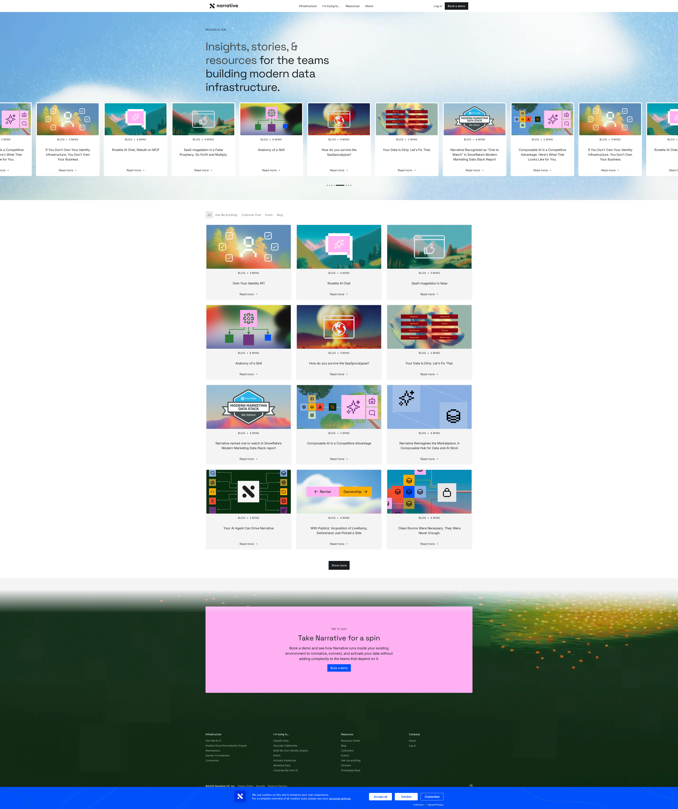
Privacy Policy (245, 785)
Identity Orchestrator (218, 755)
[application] (339, 798)
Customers (347, 750)
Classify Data (281, 740)
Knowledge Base (350, 770)
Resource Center (350, 740)
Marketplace (213, 750)
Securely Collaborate (285, 745)
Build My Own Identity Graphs (290, 750)
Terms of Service (277, 785)
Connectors (212, 760)
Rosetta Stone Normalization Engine (226, 745)
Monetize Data (281, 765)
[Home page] (224, 6)
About (412, 740)
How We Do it (213, 740)
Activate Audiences (284, 760)
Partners (346, 765)
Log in (412, 745)
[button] (327, 185)
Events (345, 755)
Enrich (276, 755)
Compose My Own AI (285, 770)
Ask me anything (351, 760)
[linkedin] (471, 786)
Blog (343, 745)
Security (260, 785)
